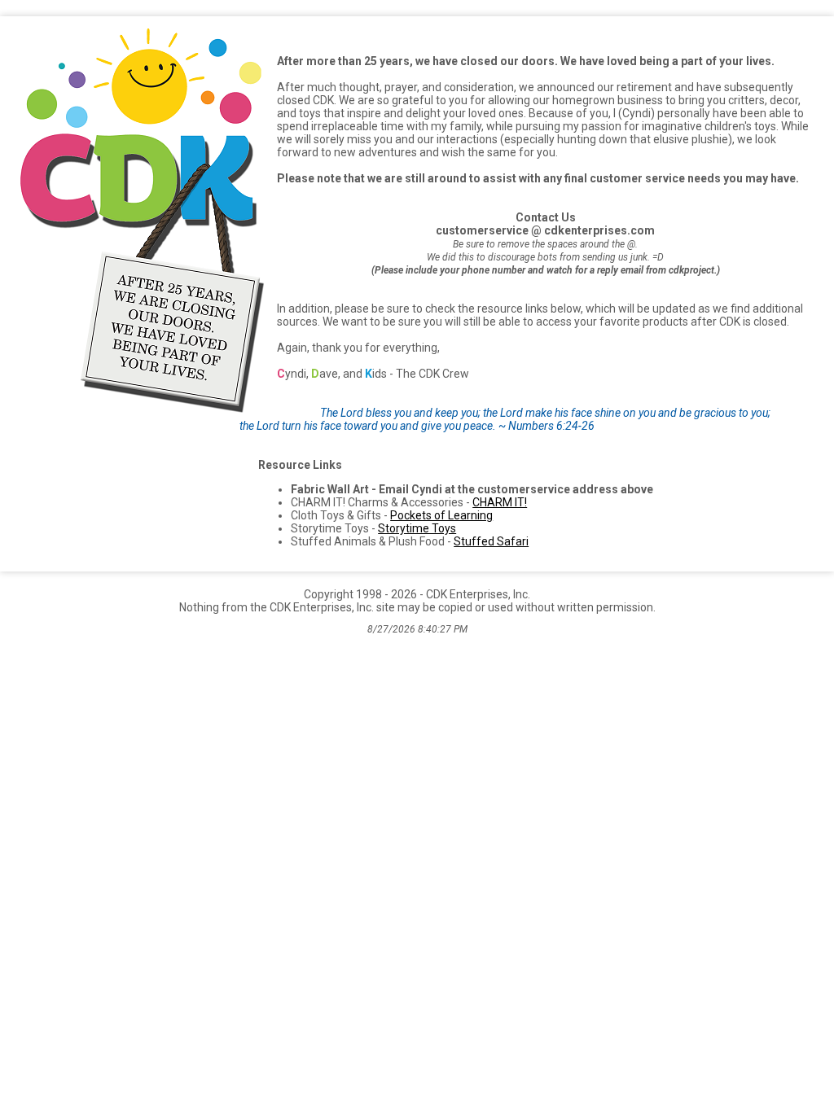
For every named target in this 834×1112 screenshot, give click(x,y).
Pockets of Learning (441, 515)
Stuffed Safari (491, 541)
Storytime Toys (417, 528)
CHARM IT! (499, 502)
